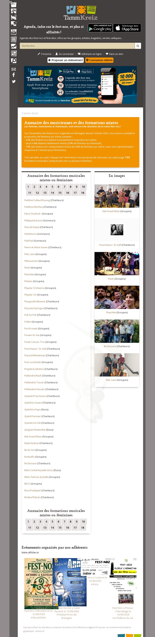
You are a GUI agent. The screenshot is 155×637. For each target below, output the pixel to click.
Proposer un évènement (67, 60)
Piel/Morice (30, 234)
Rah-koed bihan (33, 436)
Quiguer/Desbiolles (35, 429)
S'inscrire (46, 54)
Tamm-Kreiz (30, 113)
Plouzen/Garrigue (34, 308)
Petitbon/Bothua (33, 206)
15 (59, 192)
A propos (28, 627)
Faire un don (116, 54)
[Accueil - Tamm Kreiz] (80, 11)
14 (52, 192)
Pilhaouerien (31, 261)
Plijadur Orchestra (34, 288)
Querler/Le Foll (32, 423)
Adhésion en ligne (91, 54)
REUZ (27, 483)
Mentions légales (86, 627)
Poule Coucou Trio (34, 342)
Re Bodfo (29, 456)
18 (82, 192)
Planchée (29, 274)
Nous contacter (54, 627)
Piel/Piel (28, 240)
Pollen (27, 321)
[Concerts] (13, 11)
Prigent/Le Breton (34, 369)
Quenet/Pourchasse (35, 396)
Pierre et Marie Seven (36, 247)
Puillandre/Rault (33, 375)
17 (75, 192)
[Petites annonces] (13, 61)
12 (37, 192)
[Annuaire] (13, 40)
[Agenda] (13, 33)
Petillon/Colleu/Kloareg (37, 200)
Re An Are (29, 450)
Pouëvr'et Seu (32, 335)
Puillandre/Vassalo (34, 389)
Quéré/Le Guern (33, 402)
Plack (27, 267)
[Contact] (13, 70)
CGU (75, 627)
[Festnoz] (13, 4)
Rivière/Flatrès (32, 497)
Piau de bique (31, 227)
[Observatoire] (13, 47)
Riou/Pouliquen (32, 490)
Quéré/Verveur (32, 416)
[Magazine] (13, 54)
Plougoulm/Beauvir (34, 301)
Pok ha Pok (30, 315)
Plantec (28, 281)
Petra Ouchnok (32, 213)
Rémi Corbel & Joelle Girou (38, 470)
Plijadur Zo (30, 294)
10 (83, 186)
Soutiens (67, 627)
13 (44, 192)
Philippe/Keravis (33, 220)
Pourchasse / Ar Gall (35, 348)
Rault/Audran (31, 443)
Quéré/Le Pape (32, 409)
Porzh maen (30, 328)
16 (67, 192)
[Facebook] (13, 76)
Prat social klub (32, 362)
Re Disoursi (30, 463)
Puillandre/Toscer (34, 382)
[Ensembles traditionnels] (13, 22)
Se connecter (66, 54)
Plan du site (39, 627)
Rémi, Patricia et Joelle (36, 477)
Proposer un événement (108, 627)
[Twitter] (13, 83)
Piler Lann (29, 254)
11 (29, 192)
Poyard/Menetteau (34, 355)
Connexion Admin (101, 60)
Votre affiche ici (30, 552)
